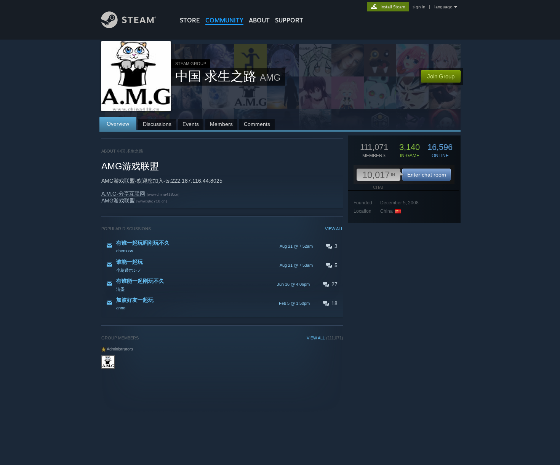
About (259, 20)
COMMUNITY (224, 20)
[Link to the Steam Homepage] (128, 26)
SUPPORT (289, 20)
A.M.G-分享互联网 (123, 194)
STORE (190, 20)
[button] (222, 246)
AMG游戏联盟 (118, 200)
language (443, 7)
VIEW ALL (334, 228)
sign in (419, 7)
